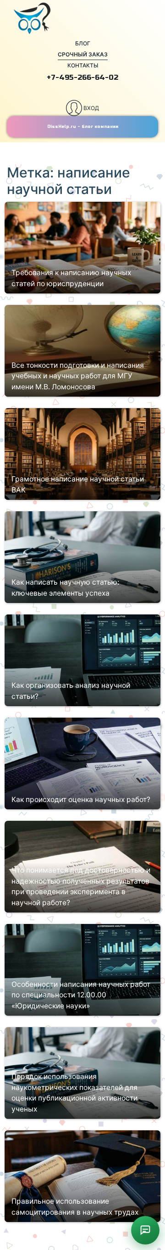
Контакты (82, 65)
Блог (82, 43)
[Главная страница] (82, 18)
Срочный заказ (83, 54)
